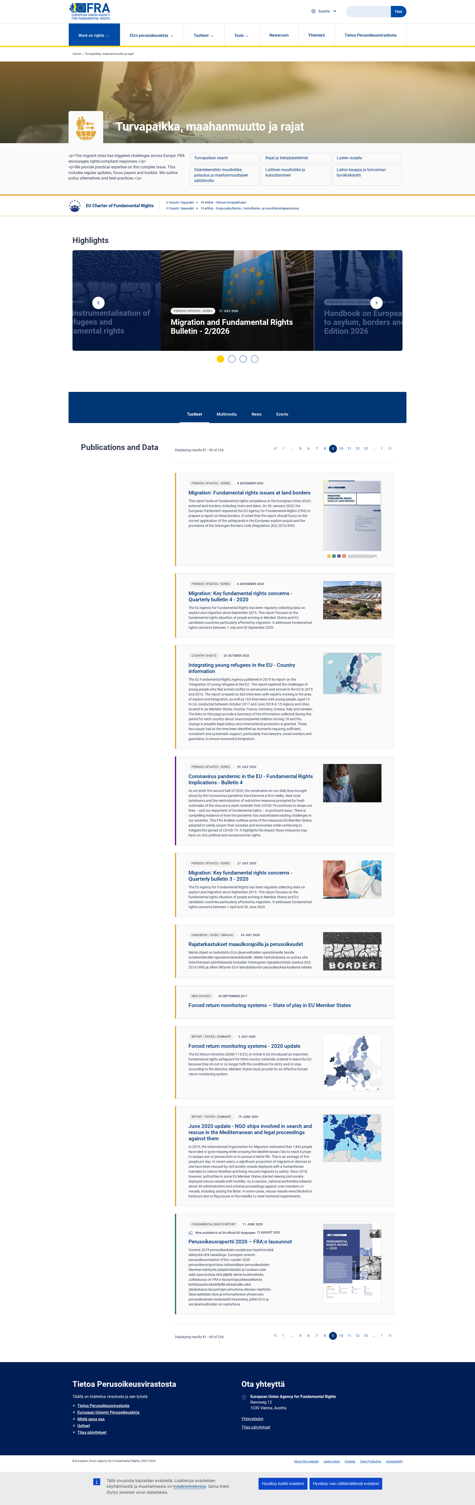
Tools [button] (239, 35)
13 (366, 448)
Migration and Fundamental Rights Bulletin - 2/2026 (232, 326)
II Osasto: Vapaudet (180, 202)
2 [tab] (232, 359)
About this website (306, 1461)
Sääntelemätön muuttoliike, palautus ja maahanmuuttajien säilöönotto (221, 175)
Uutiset (83, 1425)
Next (376, 303)
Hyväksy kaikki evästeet (283, 1484)
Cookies (350, 1461)
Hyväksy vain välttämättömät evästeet (346, 1484)
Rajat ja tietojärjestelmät (286, 158)
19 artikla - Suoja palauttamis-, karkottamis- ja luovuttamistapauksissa (249, 208)
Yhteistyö (316, 35)
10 (341, 448)
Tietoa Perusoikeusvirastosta (371, 35)
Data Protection (370, 1461)
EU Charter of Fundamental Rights (120, 205)
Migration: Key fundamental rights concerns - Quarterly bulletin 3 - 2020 (240, 876)
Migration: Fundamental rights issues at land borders (249, 493)
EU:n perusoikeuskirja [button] (149, 35)
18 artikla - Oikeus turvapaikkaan (223, 202)
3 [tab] (243, 359)
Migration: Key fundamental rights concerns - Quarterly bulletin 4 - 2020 (240, 596)
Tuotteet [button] (201, 35)
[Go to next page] (382, 449)
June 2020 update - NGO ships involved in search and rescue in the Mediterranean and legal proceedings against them (250, 1132)
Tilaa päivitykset (91, 1432)
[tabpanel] (237, 300)
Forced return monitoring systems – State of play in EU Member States (270, 1005)
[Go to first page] (276, 449)
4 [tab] (254, 359)
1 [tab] (220, 359)
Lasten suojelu (349, 158)
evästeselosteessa (189, 1486)
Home (77, 54)
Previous (98, 303)
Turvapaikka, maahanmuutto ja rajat (109, 54)
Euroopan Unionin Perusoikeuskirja (108, 1412)
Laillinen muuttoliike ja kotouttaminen (285, 172)
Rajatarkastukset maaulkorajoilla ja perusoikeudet (246, 944)
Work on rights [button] (91, 35)
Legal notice (332, 1461)
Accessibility (394, 1461)
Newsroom (279, 35)
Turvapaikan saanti (211, 158)
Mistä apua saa (91, 1419)
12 (357, 448)
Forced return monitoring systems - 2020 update (244, 1046)
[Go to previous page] (284, 449)
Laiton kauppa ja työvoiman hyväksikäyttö (361, 172)
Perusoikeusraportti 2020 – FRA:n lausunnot (240, 1242)
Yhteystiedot (252, 1418)
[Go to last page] (390, 449)
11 (349, 448)
